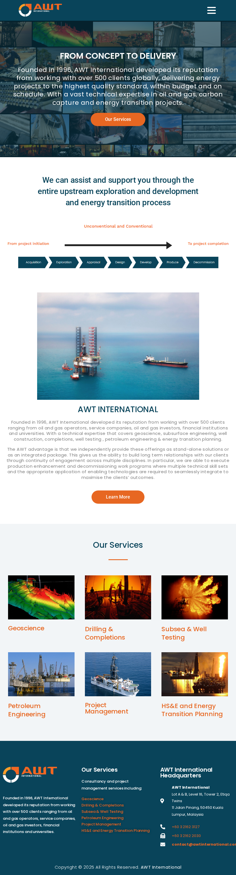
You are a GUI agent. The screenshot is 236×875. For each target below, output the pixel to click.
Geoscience (26, 628)
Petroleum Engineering (26, 710)
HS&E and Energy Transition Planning (192, 709)
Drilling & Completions (105, 633)
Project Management (106, 708)
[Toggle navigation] (211, 10)
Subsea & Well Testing (183, 633)
